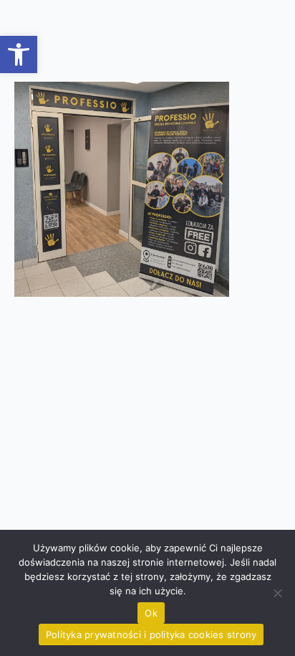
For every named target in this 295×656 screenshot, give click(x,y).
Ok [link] (151, 613)
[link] (18, 54)
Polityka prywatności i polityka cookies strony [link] (151, 634)
